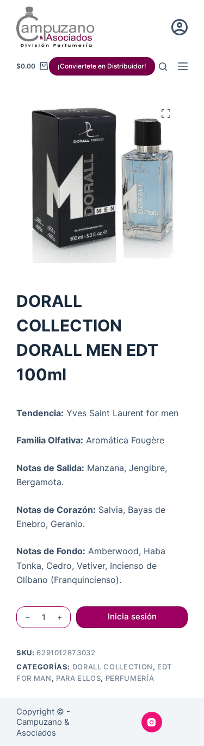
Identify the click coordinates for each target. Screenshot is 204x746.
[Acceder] (179, 27)
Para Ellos (78, 678)
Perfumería (130, 678)
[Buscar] (163, 66)
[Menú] (183, 66)
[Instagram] (151, 722)
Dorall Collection (112, 666)
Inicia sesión (132, 616)
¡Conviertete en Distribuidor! (102, 66)
